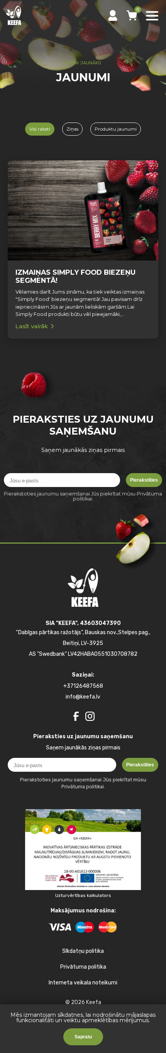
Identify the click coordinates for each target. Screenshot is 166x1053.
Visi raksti (39, 129)
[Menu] (152, 16)
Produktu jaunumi (116, 129)
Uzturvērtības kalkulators (83, 895)
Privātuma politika (83, 967)
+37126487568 (83, 686)
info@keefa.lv (83, 697)
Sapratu (83, 1037)
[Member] (112, 15)
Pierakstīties (144, 480)
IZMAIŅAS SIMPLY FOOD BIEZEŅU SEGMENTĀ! (75, 276)
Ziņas (72, 129)
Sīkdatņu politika (83, 951)
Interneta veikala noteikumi (83, 982)
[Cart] (132, 15)
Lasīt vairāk (36, 326)
